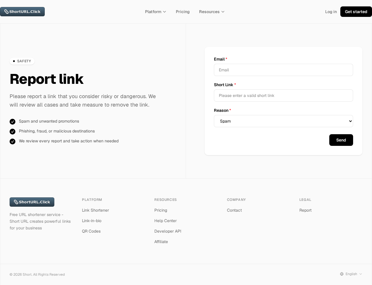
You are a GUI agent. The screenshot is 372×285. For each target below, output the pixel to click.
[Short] (22, 11)
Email (220, 59)
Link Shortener (95, 210)
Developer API (167, 231)
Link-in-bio (91, 220)
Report (305, 210)
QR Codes (91, 231)
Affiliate (161, 241)
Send (341, 140)
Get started (356, 11)
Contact (234, 210)
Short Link (225, 84)
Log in (331, 11)
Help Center (165, 220)
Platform (153, 11)
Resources (209, 11)
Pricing (183, 11)
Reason (222, 110)
